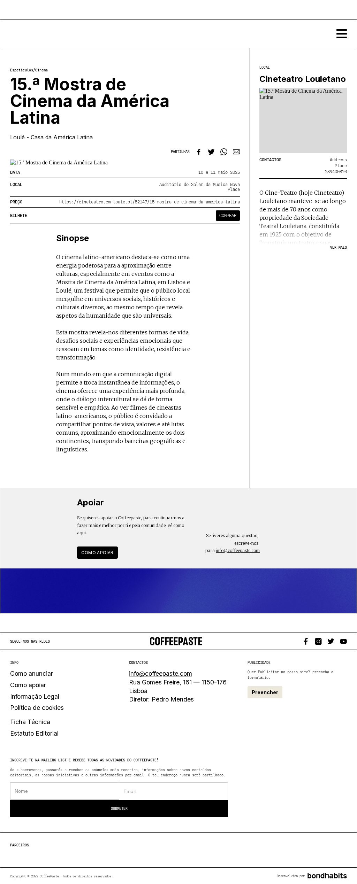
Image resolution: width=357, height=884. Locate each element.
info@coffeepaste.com (238, 550)
